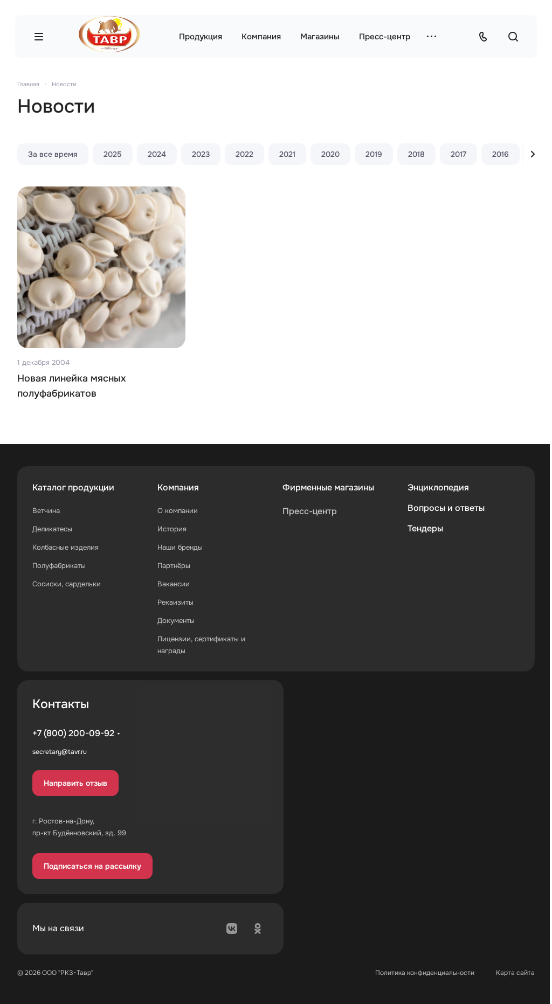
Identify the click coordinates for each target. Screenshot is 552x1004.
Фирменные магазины (328, 487)
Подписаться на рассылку (92, 866)
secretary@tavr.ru (59, 751)
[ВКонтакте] (232, 928)
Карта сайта (515, 972)
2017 (458, 154)
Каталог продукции (73, 487)
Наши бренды (180, 547)
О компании (177, 510)
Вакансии (173, 583)
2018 (416, 154)
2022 (244, 154)
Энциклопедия (438, 487)
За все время (53, 154)
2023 (201, 154)
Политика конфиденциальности (424, 972)
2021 (287, 154)
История (172, 529)
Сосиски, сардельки (66, 583)
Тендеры (425, 528)
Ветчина (46, 510)
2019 (373, 154)
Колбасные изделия (65, 547)
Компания (178, 487)
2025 (113, 154)
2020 (330, 154)
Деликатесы (52, 529)
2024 (157, 154)
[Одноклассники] (257, 928)
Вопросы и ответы (446, 508)
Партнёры (173, 565)
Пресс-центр (309, 511)
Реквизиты (175, 602)
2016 (500, 154)
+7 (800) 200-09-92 (73, 733)
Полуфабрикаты (59, 565)
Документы (176, 620)
